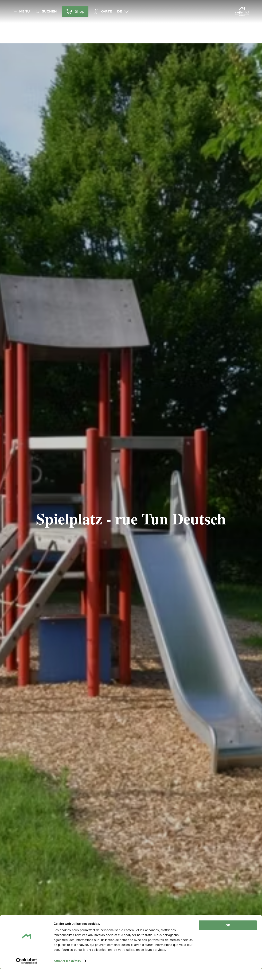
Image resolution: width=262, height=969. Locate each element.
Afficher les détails (67, 961)
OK (228, 925)
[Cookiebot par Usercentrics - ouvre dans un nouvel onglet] (26, 961)
